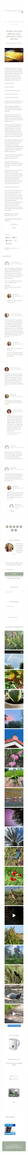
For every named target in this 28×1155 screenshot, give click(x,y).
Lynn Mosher (13, 368)
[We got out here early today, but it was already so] (14, 797)
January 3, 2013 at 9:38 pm (16, 396)
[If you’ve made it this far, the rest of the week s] (14, 994)
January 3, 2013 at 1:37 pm (16, 263)
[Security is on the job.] (14, 738)
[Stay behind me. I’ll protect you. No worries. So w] (14, 1013)
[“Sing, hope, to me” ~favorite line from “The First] (14, 876)
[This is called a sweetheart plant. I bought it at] (14, 699)
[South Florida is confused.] (14, 935)
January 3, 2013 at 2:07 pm (16, 315)
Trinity (12, 446)
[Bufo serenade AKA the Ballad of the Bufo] (14, 915)
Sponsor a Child (10, 1123)
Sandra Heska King (14, 12)
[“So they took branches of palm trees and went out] (14, 836)
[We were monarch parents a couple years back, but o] (14, 679)
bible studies (12, 248)
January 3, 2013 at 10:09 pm (16, 447)
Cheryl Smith (13, 262)
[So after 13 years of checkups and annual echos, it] (14, 758)
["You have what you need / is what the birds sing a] (14, 974)
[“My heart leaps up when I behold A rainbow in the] (14, 659)
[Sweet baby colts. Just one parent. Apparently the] (14, 895)
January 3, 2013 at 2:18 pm (16, 369)
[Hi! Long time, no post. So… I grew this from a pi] (14, 777)
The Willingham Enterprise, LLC (12, 1146)
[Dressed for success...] (14, 856)
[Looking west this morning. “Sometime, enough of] (14, 718)
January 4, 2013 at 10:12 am (16, 469)
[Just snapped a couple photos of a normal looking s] (14, 817)
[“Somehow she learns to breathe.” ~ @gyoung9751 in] (14, 954)
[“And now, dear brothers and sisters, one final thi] (14, 640)
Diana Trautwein (14, 314)
